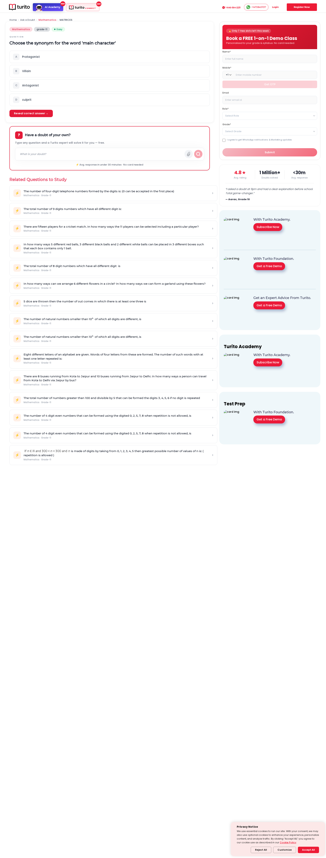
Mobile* (226, 67)
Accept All (308, 850)
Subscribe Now (268, 227)
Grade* (226, 124)
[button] (109, 57)
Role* (225, 108)
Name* (226, 51)
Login (275, 7)
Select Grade (233, 131)
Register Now (302, 7)
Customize (285, 850)
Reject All (261, 850)
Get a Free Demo (269, 266)
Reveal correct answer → (31, 113)
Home (13, 20)
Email (225, 92)
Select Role (232, 115)
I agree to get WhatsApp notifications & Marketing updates (259, 139)
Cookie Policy (288, 842)
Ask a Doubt (27, 20)
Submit (270, 152)
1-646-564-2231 (233, 7)
